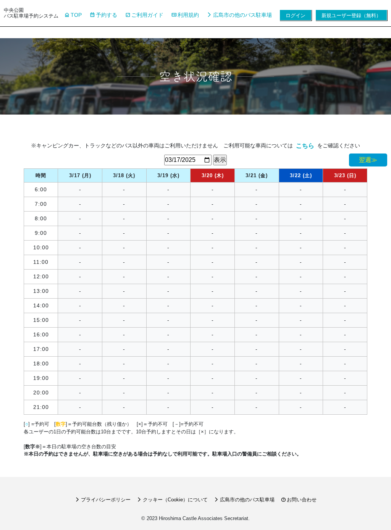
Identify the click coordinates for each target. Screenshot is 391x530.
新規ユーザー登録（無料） (351, 15)
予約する (103, 15)
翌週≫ (368, 160)
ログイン (295, 15)
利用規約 (185, 15)
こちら (305, 145)
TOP (73, 15)
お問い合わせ (299, 500)
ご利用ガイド (144, 15)
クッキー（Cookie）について (172, 500)
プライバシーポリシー (103, 500)
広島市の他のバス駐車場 (239, 15)
